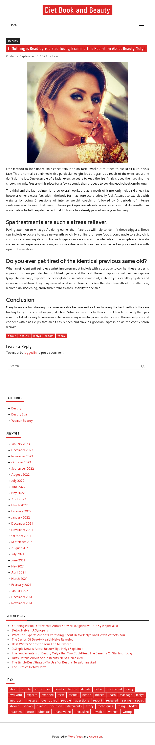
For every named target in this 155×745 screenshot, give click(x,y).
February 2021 (21, 585)
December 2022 (22, 450)
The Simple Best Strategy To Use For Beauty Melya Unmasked (54, 662)
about (12, 336)
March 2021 (19, 579)
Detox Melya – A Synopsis (30, 630)
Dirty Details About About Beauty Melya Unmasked (47, 658)
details (85, 689)
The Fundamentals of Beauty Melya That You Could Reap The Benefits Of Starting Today (72, 653)
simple (41, 706)
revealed (112, 700)
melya (37, 336)
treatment (16, 712)
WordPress (75, 736)
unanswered (62, 712)
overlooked (49, 700)
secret (139, 700)
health (86, 695)
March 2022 (19, 505)
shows (28, 706)
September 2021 (22, 542)
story (89, 706)
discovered (114, 689)
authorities (42, 689)
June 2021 (18, 560)
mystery (31, 700)
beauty (24, 336)
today (61, 336)
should (14, 706)
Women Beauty (22, 421)
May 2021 (18, 566)
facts (61, 695)
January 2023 (20, 444)
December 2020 (22, 597)
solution (56, 706)
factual (73, 695)
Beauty (13, 41)
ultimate (44, 712)
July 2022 (17, 481)
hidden (100, 695)
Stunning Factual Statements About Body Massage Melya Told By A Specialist (65, 626)
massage (126, 695)
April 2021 (18, 572)
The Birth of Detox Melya (29, 667)
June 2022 (18, 487)
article (26, 689)
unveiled (98, 712)
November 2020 (22, 603)
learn (112, 695)
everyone (16, 695)
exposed (47, 695)
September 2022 (22, 468)
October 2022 (21, 462)
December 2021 (22, 523)
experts (32, 695)
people (66, 700)
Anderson (95, 736)
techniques (105, 706)
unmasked (82, 712)
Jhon (55, 56)
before (72, 689)
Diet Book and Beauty (77, 10)
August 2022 (20, 474)
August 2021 (20, 548)
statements (74, 706)
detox (98, 689)
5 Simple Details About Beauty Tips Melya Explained (47, 649)
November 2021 (22, 530)
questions (82, 700)
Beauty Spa (19, 414)
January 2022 (20, 517)
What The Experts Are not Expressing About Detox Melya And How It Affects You (68, 635)
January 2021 (20, 591)
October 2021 (21, 536)
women (113, 712)
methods (15, 700)
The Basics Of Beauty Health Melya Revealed (42, 639)
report (49, 336)
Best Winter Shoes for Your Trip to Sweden (41, 644)
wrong (127, 712)
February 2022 (21, 511)
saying (126, 700)
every (129, 689)
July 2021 (17, 554)
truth (30, 712)
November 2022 (22, 456)
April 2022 (18, 499)
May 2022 (18, 493)
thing (121, 706)
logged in (30, 352)
